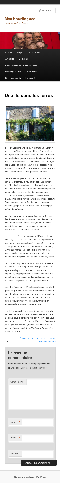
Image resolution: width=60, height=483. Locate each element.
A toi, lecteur (34, 52)
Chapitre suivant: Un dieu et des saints (38, 338)
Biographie (23, 58)
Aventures (9, 58)
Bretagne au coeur (47, 341)
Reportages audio (13, 71)
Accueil (8, 52)
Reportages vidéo (13, 78)
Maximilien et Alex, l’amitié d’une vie (21, 65)
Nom (15, 421)
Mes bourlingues (20, 18)
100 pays (20, 52)
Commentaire (17, 381)
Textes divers (31, 71)
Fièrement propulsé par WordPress (30, 476)
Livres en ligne (31, 78)
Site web (14, 453)
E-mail (15, 437)
